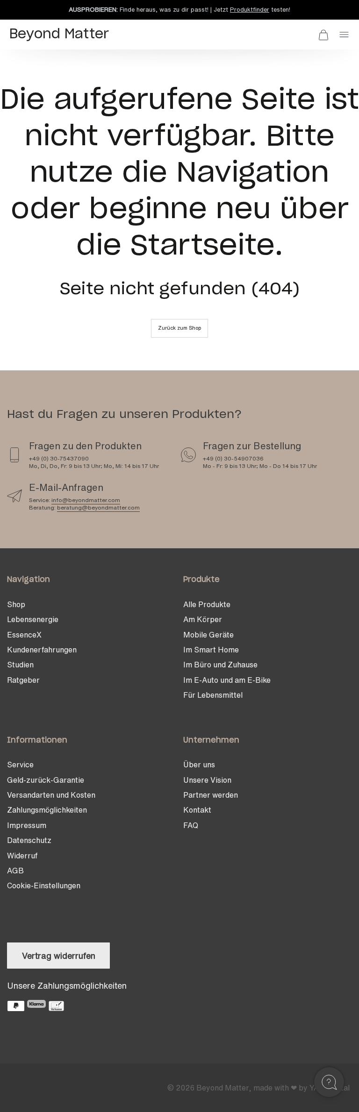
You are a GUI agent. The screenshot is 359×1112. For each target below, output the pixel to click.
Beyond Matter (222, 1087)
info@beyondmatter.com (85, 500)
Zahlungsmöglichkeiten (47, 809)
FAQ (190, 825)
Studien (20, 664)
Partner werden (210, 794)
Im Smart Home (211, 649)
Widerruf (22, 855)
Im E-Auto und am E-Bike (227, 680)
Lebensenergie (32, 619)
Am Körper (202, 619)
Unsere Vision (207, 780)
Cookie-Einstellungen (43, 885)
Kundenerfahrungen (42, 649)
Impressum (26, 825)
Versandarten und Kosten (51, 794)
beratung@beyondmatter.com (98, 507)
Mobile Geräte (208, 634)
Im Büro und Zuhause (220, 664)
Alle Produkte (206, 604)
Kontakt (197, 809)
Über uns (199, 764)
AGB (15, 870)
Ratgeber (23, 680)
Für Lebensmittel (213, 695)
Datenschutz (29, 840)
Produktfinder (249, 9)
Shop (16, 604)
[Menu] (344, 34)
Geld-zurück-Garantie (45, 780)
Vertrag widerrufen (58, 955)
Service (20, 764)
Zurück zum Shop (179, 328)
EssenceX (24, 634)
